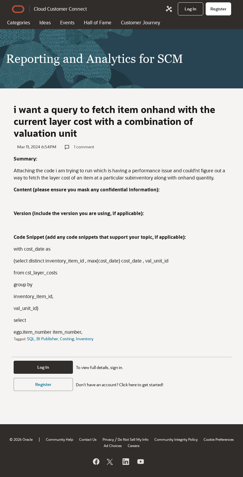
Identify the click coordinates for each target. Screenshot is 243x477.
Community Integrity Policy (176, 439)
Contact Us (88, 439)
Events (67, 22)
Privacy (108, 439)
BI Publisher (47, 338)
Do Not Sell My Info (133, 439)
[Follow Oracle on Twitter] (110, 461)
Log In (43, 367)
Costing (67, 338)
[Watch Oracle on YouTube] (140, 461)
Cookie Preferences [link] (219, 439)
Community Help (59, 439)
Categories (18, 22)
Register (43, 384)
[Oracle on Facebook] (96, 461)
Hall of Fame (97, 22)
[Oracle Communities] (168, 8)
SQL (31, 338)
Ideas (45, 22)
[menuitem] (190, 8)
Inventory (84, 338)
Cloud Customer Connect (60, 9)
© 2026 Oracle (21, 439)
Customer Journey (140, 22)
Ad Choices (113, 445)
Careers (134, 445)
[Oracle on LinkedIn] (125, 461)
